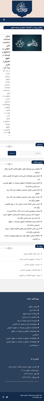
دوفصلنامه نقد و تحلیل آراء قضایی (24, 324)
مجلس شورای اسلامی (32, 264)
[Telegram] (7, 397)
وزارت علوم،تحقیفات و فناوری (29, 275)
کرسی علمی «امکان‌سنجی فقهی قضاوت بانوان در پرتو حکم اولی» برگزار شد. (22, 230)
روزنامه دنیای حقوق (30, 313)
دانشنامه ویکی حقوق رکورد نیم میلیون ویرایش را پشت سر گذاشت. (22, 237)
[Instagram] (3, 397)
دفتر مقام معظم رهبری (32, 253)
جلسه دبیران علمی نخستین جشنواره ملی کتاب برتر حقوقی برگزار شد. (23, 199)
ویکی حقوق (33, 306)
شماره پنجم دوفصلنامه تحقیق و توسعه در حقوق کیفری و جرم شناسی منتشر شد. (21, 185)
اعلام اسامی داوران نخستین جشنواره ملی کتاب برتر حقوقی (23, 192)
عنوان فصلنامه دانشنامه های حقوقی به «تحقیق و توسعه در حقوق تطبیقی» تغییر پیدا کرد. (6, 52)
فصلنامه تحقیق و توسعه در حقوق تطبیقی (22, 327)
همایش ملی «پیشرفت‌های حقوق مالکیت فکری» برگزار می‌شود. (22, 171)
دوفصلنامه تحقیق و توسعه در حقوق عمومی (21, 338)
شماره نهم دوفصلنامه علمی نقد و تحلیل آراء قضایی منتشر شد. (21, 178)
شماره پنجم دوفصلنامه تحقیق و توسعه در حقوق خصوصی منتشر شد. (24, 223)
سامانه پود (33, 310)
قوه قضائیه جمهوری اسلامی (30, 270)
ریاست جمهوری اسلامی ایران (29, 259)
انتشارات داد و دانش (29, 317)
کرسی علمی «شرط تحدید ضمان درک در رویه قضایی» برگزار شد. (22, 206)
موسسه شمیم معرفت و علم (27, 320)
